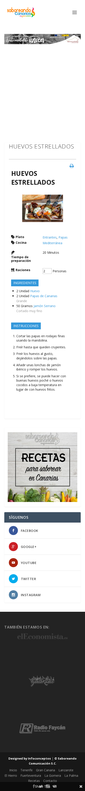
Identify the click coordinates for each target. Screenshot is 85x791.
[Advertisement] (42, 88)
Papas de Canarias (43, 296)
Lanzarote (65, 770)
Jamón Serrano (45, 306)
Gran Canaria (45, 770)
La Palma (71, 775)
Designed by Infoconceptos (29, 758)
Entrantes (50, 237)
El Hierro (11, 775)
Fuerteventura (30, 775)
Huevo (35, 291)
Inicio (13, 770)
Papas (63, 237)
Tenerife (26, 770)
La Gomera (52, 775)
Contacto (50, 781)
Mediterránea (52, 243)
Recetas (34, 781)
